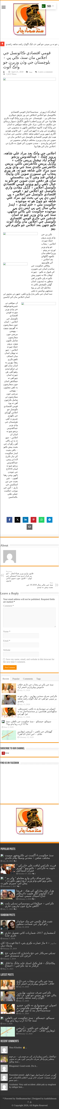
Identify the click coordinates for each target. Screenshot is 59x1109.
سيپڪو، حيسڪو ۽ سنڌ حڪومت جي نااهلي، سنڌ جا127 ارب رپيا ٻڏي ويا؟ (29, 1019)
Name (6, 631)
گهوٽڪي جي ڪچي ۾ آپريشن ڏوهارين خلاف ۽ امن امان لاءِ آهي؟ (34, 732)
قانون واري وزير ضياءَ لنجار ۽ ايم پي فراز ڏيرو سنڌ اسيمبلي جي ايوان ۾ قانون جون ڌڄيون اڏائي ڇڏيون (19, 576)
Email (6, 641)
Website (6, 650)
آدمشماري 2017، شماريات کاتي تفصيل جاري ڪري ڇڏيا (30, 934)
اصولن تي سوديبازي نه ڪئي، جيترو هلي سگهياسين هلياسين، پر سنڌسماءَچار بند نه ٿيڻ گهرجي (37, 711)
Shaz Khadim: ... (18, 1047)
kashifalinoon (50, 1098)
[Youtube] (31, 1102)
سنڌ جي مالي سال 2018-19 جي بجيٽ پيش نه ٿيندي (39, 585)
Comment (8, 606)
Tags (38, 679)
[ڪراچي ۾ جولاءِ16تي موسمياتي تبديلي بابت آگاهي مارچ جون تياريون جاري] (2, 903)
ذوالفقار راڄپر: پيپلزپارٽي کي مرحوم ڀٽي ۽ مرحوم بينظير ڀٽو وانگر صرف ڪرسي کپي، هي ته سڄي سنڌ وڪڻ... (32, 1059)
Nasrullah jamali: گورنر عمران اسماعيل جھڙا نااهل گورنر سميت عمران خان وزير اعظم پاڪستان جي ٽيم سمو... (32, 1077)
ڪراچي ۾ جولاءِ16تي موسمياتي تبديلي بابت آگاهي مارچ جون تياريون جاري (29, 904)
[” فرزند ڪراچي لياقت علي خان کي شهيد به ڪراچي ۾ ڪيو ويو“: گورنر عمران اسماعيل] (8, 869)
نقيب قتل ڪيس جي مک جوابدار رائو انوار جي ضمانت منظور (34, 922)
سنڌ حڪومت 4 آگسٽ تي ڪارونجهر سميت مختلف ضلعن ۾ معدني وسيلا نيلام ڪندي (29, 856)
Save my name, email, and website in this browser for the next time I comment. (28, 660)
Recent (6, 679)
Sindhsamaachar (23, 1098)
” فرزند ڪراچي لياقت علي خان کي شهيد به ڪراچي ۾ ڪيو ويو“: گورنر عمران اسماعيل (36, 868)
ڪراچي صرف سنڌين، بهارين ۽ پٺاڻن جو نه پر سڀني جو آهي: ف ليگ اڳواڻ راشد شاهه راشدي (37, 698)
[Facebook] (28, 1102)
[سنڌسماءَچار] (29, 19)
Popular (15, 679)
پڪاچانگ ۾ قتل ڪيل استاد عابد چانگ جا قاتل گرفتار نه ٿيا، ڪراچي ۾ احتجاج (30, 964)
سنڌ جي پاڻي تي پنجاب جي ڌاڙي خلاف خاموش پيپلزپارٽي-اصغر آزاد (35, 685)
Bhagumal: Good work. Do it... (23, 1066)
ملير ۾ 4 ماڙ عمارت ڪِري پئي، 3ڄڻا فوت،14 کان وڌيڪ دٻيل (29, 944)
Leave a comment (45, 72)
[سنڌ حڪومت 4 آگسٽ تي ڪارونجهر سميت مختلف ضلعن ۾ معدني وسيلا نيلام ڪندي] (2, 855)
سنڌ (30, 72)
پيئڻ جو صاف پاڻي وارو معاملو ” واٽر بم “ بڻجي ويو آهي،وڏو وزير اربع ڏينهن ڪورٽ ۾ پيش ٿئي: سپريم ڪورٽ (26, 881)
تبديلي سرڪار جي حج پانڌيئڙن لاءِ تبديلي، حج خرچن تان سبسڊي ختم (30, 954)
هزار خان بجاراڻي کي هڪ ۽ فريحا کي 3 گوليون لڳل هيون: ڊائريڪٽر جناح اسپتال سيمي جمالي (35, 893)
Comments (28, 679)
